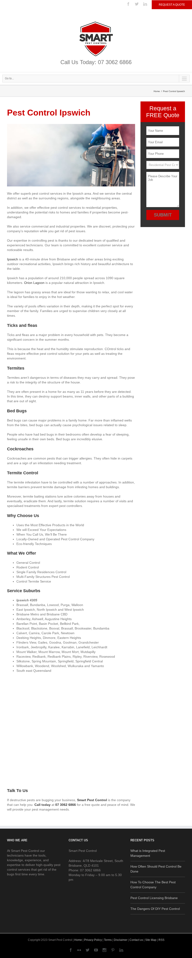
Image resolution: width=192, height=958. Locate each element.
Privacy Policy (93, 940)
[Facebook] (128, 4)
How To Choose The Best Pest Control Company (153, 884)
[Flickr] (79, 950)
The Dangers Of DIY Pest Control (155, 909)
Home (157, 91)
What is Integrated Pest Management (147, 853)
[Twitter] (137, 4)
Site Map (150, 940)
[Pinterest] (113, 950)
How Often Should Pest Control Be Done (155, 869)
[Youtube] (96, 950)
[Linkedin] (145, 4)
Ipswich (12, 259)
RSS (161, 940)
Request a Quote (172, 4)
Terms (108, 940)
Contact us (136, 940)
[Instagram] (104, 950)
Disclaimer (120, 940)
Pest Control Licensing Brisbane (154, 898)
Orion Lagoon (34, 283)
